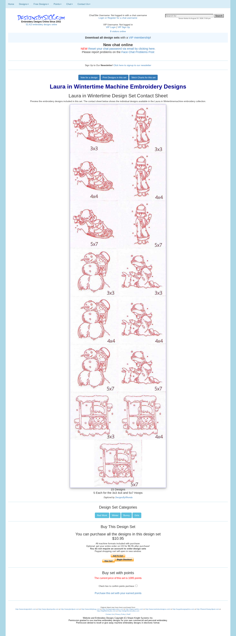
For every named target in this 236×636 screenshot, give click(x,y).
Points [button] (57, 4)
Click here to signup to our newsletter (132, 65)
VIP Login (111, 27)
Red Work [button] (102, 515)
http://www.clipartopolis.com (48, 609)
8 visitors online (118, 31)
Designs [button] (23, 4)
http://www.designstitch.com (25, 609)
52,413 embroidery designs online (41, 24)
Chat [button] (68, 4)
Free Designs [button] (40, 4)
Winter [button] (115, 515)
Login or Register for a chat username (118, 18)
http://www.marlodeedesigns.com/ (157, 609)
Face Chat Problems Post (137, 52)
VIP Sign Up (124, 27)
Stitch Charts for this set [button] (143, 77)
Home (11, 4)
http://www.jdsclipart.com (70, 609)
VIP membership (139, 37)
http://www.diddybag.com (90, 609)
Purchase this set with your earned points (118, 593)
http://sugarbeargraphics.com (183, 609)
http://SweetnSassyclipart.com (208, 609)
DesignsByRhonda (123, 497)
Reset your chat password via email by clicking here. (121, 48)
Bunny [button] (126, 515)
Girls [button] (137, 515)
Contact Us (110, 614)
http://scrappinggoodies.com (112, 609)
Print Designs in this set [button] (114, 77)
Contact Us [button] (83, 4)
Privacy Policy (120, 614)
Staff (128, 614)
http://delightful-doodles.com (128, 611)
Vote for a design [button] (89, 77)
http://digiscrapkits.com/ (134, 609)
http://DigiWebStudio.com (106, 611)
